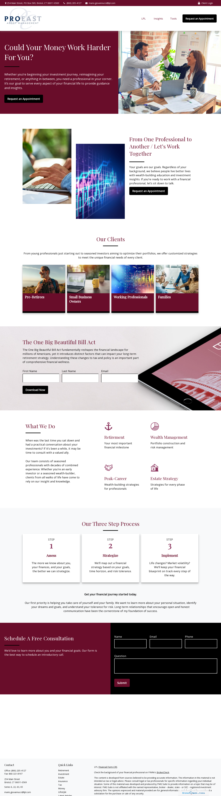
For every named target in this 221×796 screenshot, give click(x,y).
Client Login (207, 3)
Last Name (69, 371)
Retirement (63, 770)
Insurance (63, 781)
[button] (143, 18)
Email (104, 371)
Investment (63, 774)
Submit (122, 683)
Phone (189, 636)
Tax (60, 784)
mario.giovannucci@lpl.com (102, 3)
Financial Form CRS (107, 767)
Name (118, 636)
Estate (61, 777)
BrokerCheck (163, 772)
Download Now (35, 390)
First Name (30, 371)
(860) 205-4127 (74, 3)
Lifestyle (62, 792)
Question (120, 656)
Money (61, 788)
